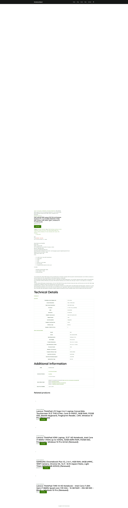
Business (52, 229)
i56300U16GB (53, 230)
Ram (47, 231)
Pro (45, 231)
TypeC (56, 231)
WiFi (58, 231)
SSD (53, 231)
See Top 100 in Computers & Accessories (71, 380)
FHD (47, 230)
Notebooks (44, 210)
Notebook (42, 231)
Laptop (35, 231)
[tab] (65, 234)
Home (35, 210)
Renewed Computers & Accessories (59, 382)
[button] (93, 2)
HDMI (50, 230)
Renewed (50, 231)
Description (38, 234)
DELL (45, 230)
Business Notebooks (51, 210)
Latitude (38, 231)
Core (43, 230)
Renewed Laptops (55, 381)
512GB (49, 229)
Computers (39, 210)
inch (57, 230)
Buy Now (38, 226)
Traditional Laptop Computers (58, 384)
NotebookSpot (38, 2)
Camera (39, 230)
